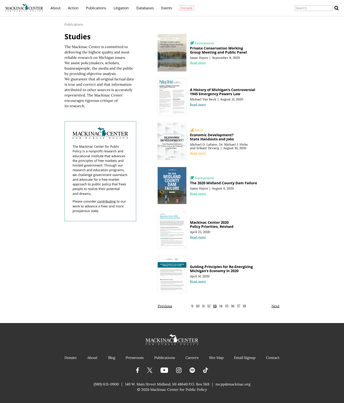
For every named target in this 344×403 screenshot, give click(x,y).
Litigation (121, 8)
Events (166, 8)
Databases (145, 8)
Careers (192, 357)
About (56, 8)
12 (209, 306)
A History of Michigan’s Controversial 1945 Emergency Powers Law (222, 91)
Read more (198, 63)
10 (197, 306)
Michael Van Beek (203, 99)
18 (244, 306)
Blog (111, 357)
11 (203, 306)
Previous (165, 306)
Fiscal (199, 130)
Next (275, 306)
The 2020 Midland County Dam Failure (223, 183)
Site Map (216, 357)
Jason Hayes (199, 58)
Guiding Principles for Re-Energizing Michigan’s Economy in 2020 (221, 268)
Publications (96, 8)
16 (233, 306)
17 (238, 306)
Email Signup (244, 357)
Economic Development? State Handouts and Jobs (212, 136)
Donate (186, 8)
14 (221, 306)
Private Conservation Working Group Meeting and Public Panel (218, 50)
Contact (273, 357)
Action (73, 8)
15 (226, 306)
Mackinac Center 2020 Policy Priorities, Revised (211, 224)
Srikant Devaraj (207, 148)
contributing (106, 201)
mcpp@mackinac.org (233, 384)
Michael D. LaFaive (203, 144)
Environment (204, 43)
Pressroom (135, 357)
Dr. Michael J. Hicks (233, 144)
